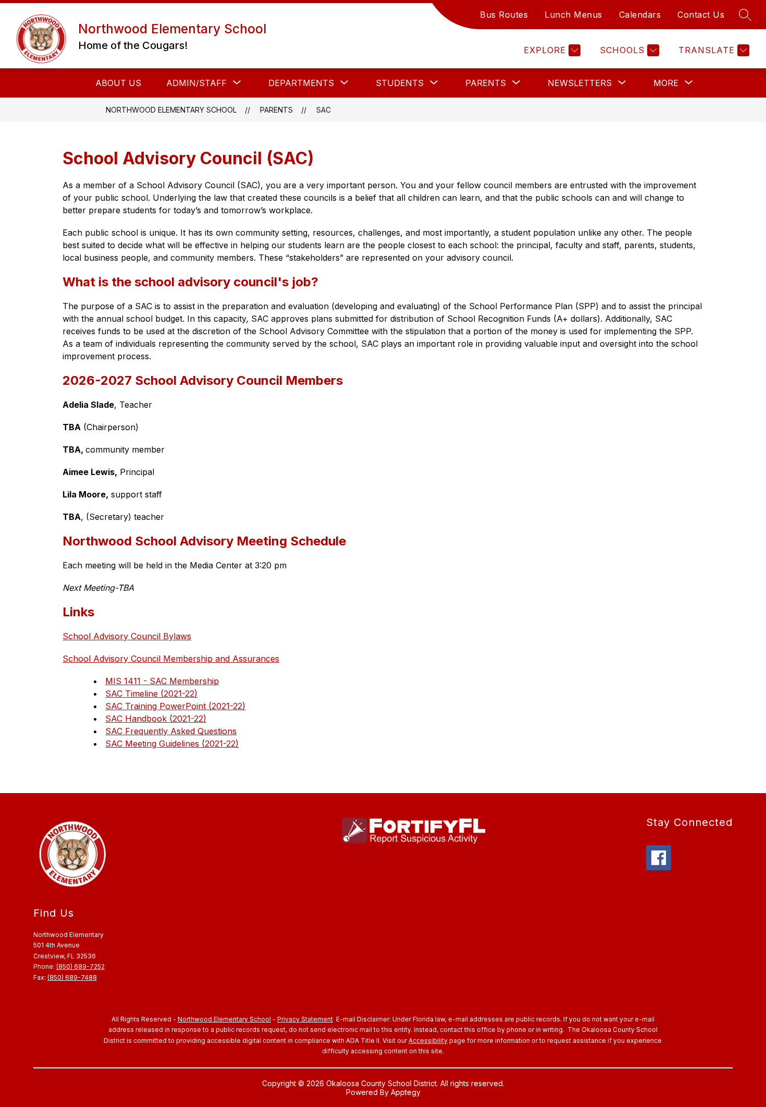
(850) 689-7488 (72, 977)
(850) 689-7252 (80, 966)
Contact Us (700, 14)
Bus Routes (504, 14)
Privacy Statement (305, 1019)
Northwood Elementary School (171, 109)
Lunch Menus (573, 14)
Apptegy (406, 1092)
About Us (118, 83)
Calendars (640, 14)
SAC (323, 109)
